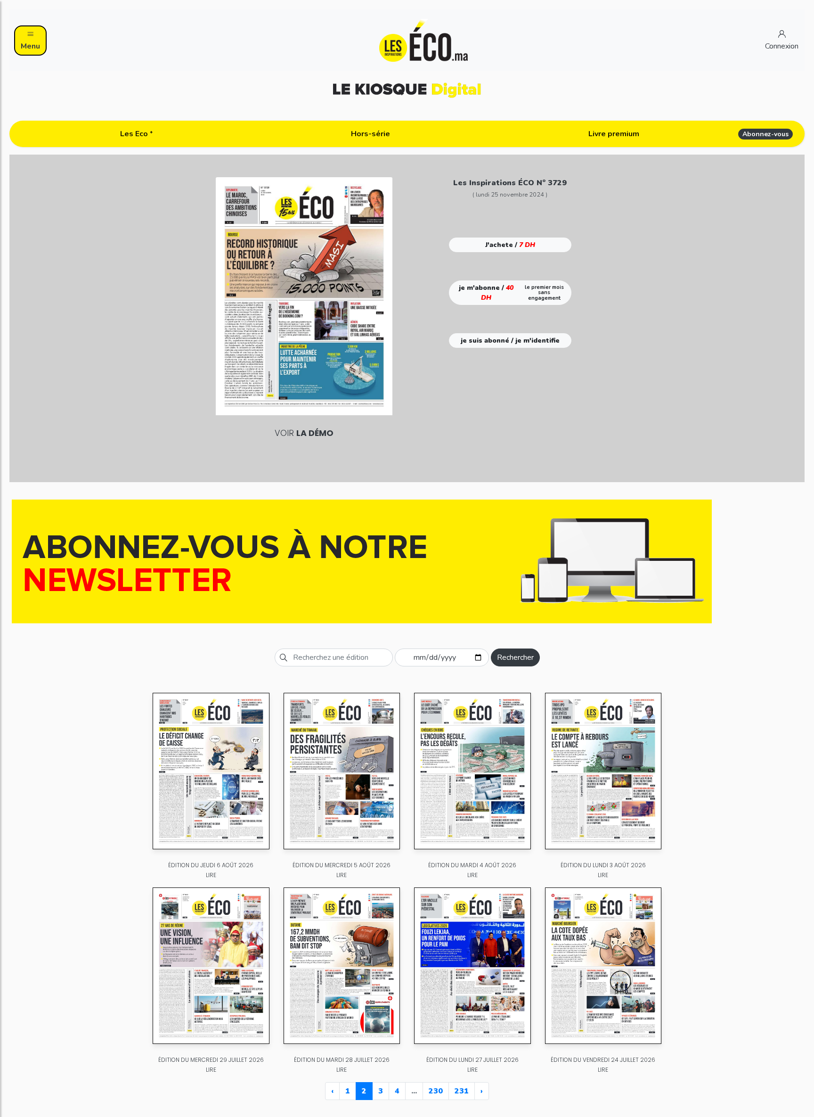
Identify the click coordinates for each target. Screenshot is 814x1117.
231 (462, 1091)
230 (436, 1091)
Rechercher (515, 657)
